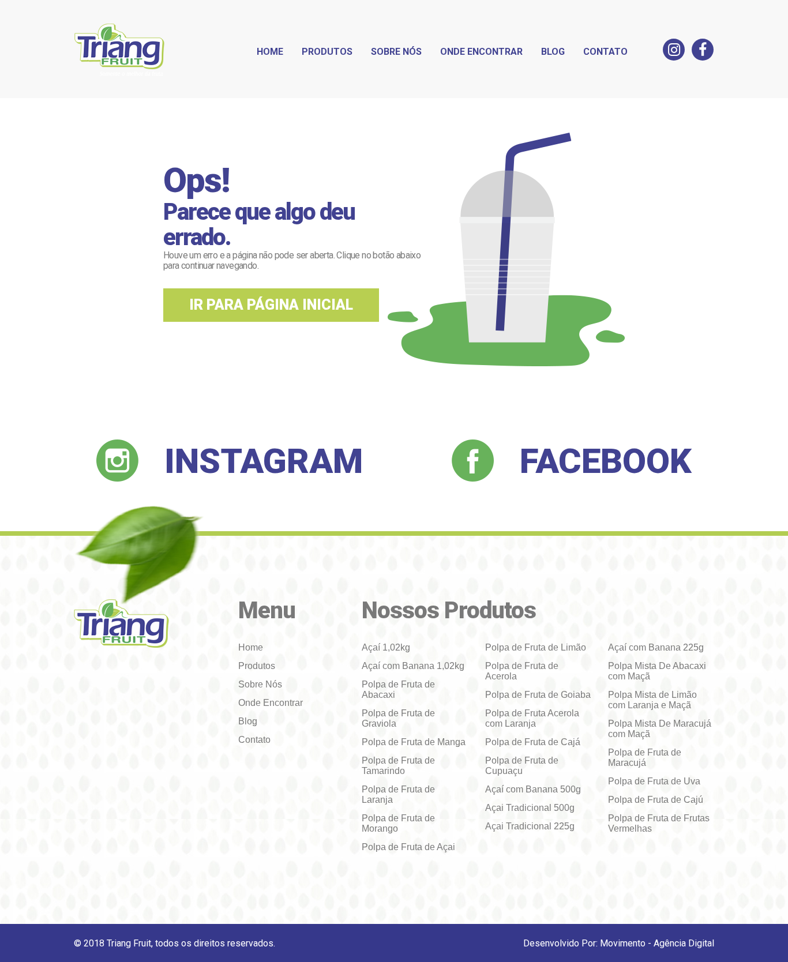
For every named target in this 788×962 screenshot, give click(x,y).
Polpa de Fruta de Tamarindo (398, 766)
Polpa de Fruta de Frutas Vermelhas (659, 823)
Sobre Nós (396, 51)
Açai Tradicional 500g (530, 808)
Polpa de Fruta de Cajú (655, 800)
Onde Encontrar (481, 51)
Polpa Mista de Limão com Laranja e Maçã (652, 700)
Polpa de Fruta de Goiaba (538, 695)
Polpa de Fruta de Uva (654, 781)
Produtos (327, 51)
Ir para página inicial (271, 304)
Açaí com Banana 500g (533, 789)
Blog (553, 51)
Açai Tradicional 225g (530, 826)
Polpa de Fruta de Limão (535, 647)
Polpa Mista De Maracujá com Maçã (659, 729)
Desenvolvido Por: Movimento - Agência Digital (618, 943)
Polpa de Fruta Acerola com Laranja (532, 718)
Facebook (606, 461)
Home (270, 51)
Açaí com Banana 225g (656, 647)
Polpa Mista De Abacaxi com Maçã (657, 671)
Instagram (263, 461)
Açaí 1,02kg (386, 647)
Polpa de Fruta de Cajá (532, 742)
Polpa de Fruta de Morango (398, 823)
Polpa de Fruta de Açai (408, 847)
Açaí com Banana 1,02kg (413, 666)
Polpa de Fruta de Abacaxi (398, 689)
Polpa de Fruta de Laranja (398, 794)
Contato (605, 51)
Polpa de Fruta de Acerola (521, 671)
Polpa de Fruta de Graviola (398, 718)
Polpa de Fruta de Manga (414, 742)
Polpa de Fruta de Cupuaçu (521, 766)
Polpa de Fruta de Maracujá (644, 757)
